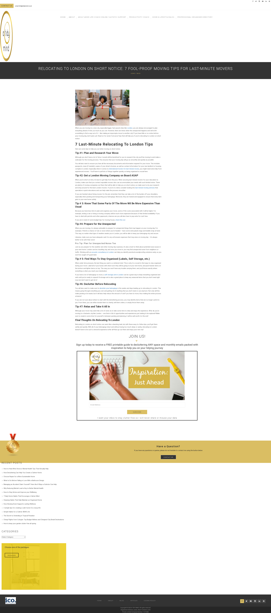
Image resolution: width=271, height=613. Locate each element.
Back (138, 73)
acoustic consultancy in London (102, 252)
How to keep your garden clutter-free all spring (20, 523)
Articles (133, 600)
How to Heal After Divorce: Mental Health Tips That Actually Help (26, 469)
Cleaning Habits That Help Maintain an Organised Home (23, 500)
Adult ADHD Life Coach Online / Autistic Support (102, 17)
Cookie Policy (150, 600)
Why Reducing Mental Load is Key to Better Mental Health (23, 488)
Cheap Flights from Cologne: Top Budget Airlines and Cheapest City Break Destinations (34, 520)
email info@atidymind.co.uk (23, 6)
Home (63, 17)
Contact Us (6, 6)
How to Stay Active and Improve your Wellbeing (20, 492)
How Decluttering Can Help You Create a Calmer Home (23, 473)
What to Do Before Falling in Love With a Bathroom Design (24, 480)
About (110, 600)
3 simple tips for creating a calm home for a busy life (22, 508)
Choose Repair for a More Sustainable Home (19, 476)
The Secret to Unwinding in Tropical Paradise (19, 516)
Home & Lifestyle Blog (163, 17)
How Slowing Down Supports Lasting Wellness (20, 504)
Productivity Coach (139, 17)
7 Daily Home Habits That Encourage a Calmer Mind (21, 496)
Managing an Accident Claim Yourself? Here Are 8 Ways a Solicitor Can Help (30, 484)
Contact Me (168, 457)
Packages (12, 555)
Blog (122, 600)
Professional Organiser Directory (195, 17)
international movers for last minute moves (124, 169)
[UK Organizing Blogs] (13, 445)
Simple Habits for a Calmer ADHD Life (17, 512)
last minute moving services (145, 188)
